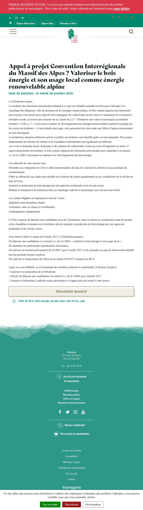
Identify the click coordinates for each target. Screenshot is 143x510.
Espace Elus (47, 23)
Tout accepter (50, 504)
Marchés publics (71, 394)
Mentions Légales (71, 462)
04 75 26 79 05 (74, 366)
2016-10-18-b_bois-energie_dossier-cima (51, 300)
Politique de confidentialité (71, 468)
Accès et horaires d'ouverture (74, 379)
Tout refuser (71, 504)
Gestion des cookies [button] (71, 450)
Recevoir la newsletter (74, 433)
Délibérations (71, 390)
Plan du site (71, 473)
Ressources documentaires (71, 402)
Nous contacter (74, 425)
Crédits (71, 479)
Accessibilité (71, 456)
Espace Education (26, 23)
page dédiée (121, 8)
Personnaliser (93, 504)
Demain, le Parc (68, 23)
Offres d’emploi (71, 398)
